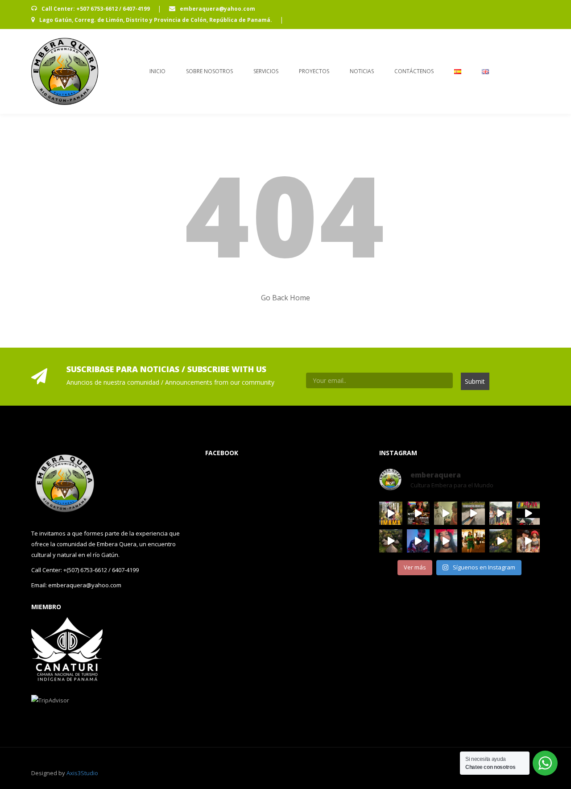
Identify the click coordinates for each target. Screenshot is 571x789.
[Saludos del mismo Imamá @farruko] (418, 540)
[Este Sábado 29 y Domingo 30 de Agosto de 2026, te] (418, 513)
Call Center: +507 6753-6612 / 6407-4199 (95, 8)
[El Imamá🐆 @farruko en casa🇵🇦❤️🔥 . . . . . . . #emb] (445, 513)
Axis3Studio (82, 773)
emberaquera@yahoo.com (216, 8)
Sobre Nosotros (209, 71)
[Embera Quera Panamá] (64, 71)
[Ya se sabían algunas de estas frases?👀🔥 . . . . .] (445, 540)
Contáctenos (414, 71)
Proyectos (314, 71)
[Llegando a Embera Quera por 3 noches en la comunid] (501, 513)
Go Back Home (285, 298)
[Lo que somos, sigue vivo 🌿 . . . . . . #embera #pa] (473, 513)
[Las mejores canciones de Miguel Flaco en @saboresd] (390, 513)
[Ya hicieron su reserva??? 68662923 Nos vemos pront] (501, 540)
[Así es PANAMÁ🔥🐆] (390, 540)
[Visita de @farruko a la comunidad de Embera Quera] (528, 540)
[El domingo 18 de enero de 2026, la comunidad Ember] (473, 540)
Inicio (157, 71)
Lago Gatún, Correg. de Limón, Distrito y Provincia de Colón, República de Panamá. (155, 20)
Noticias (362, 71)
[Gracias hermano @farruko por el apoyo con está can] (528, 513)
